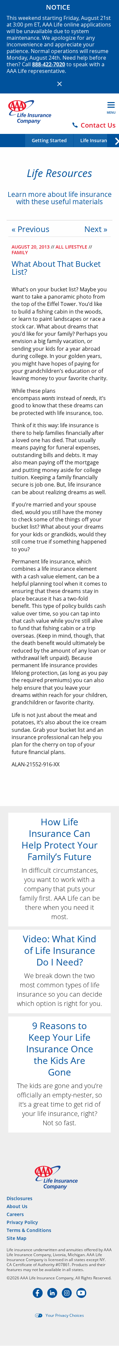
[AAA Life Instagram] (67, 1296)
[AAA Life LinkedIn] (53, 1296)
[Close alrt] (59, 83)
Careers (15, 1214)
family (20, 252)
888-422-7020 (48, 64)
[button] (112, 140)
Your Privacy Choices (65, 1315)
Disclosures (19, 1198)
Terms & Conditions (29, 1230)
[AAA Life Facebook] (38, 1296)
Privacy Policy (22, 1222)
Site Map (16, 1238)
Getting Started (49, 140)
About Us (17, 1206)
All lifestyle (72, 247)
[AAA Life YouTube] (81, 1296)
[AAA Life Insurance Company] (29, 112)
